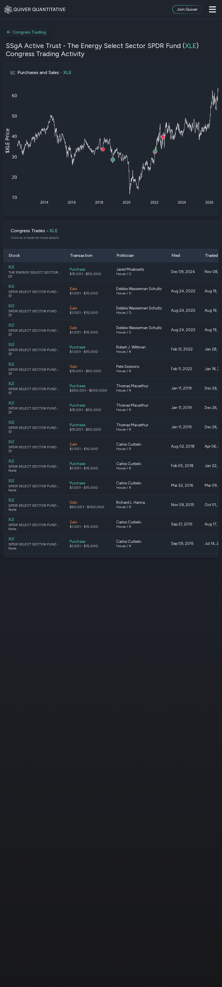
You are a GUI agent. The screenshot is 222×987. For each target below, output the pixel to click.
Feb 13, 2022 (182, 349)
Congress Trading (29, 32)
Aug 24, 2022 (183, 291)
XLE (190, 46)
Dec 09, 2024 (183, 272)
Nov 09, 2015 (182, 505)
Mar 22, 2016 (182, 485)
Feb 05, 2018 (182, 466)
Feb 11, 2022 (181, 369)
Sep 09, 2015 (182, 543)
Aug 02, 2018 (183, 446)
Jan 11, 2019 (181, 388)
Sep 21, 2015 (182, 524)
